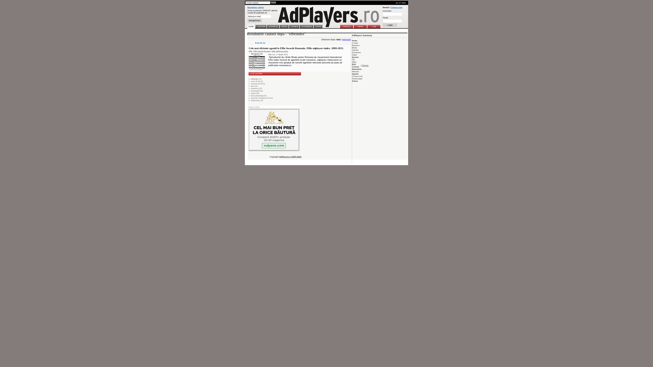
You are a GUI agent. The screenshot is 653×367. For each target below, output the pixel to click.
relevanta (346, 39)
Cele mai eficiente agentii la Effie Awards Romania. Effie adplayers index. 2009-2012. (296, 48)
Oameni (355, 50)
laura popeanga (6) (258, 96)
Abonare (355, 72)
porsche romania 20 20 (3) (262, 98)
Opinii (354, 55)
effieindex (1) (256, 79)
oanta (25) (255, 93)
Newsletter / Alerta (255, 7)
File (353, 60)
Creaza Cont (357, 76)
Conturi (355, 43)
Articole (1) (260, 43)
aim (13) (254, 86)
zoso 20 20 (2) (257, 81)
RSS (354, 64)
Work (354, 62)
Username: (387, 11)
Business (356, 45)
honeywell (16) (257, 91)
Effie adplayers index (280, 51)
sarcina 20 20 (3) (258, 84)
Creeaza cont (396, 7)
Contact (355, 67)
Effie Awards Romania (262, 51)
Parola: (385, 18)
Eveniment (356, 52)
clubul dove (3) (257, 100)
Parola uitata (357, 79)
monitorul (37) (256, 89)
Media (354, 48)
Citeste (365, 65)
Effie (250, 51)
